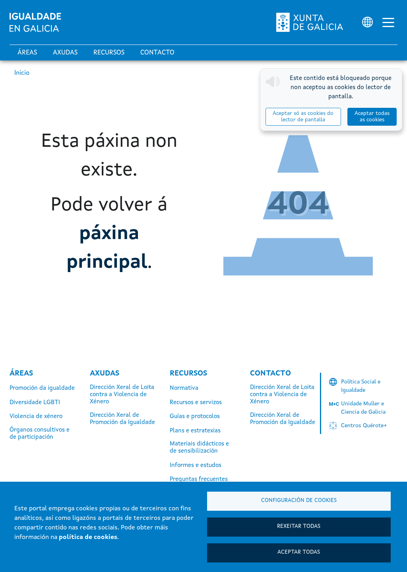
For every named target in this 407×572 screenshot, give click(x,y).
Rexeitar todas (298, 526)
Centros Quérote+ (364, 425)
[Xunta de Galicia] (309, 22)
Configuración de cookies (299, 500)
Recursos (108, 53)
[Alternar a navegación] (388, 22)
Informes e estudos (195, 466)
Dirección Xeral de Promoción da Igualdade (122, 419)
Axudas (65, 53)
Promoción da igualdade (42, 388)
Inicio (21, 73)
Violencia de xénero (36, 417)
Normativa (184, 388)
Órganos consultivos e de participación (40, 433)
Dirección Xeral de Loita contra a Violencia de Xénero (122, 395)
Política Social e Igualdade (360, 386)
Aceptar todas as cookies (372, 117)
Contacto (157, 53)
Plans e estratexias (195, 431)
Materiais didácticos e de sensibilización (199, 447)
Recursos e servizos (196, 403)
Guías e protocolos (195, 417)
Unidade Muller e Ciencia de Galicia (363, 408)
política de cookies (88, 537)
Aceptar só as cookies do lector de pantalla (303, 117)
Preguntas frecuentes (199, 480)
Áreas (27, 53)
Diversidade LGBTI (35, 403)
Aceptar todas (298, 552)
